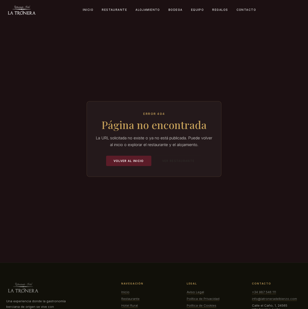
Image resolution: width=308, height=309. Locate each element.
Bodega (175, 10)
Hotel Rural (129, 305)
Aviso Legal (195, 292)
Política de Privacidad (203, 299)
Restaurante (114, 10)
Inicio (88, 10)
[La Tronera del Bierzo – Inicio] (21, 10)
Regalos (220, 10)
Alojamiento (147, 10)
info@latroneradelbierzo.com (274, 299)
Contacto (246, 10)
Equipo (197, 10)
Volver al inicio (129, 161)
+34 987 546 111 (264, 292)
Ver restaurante (178, 161)
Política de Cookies (201, 305)
